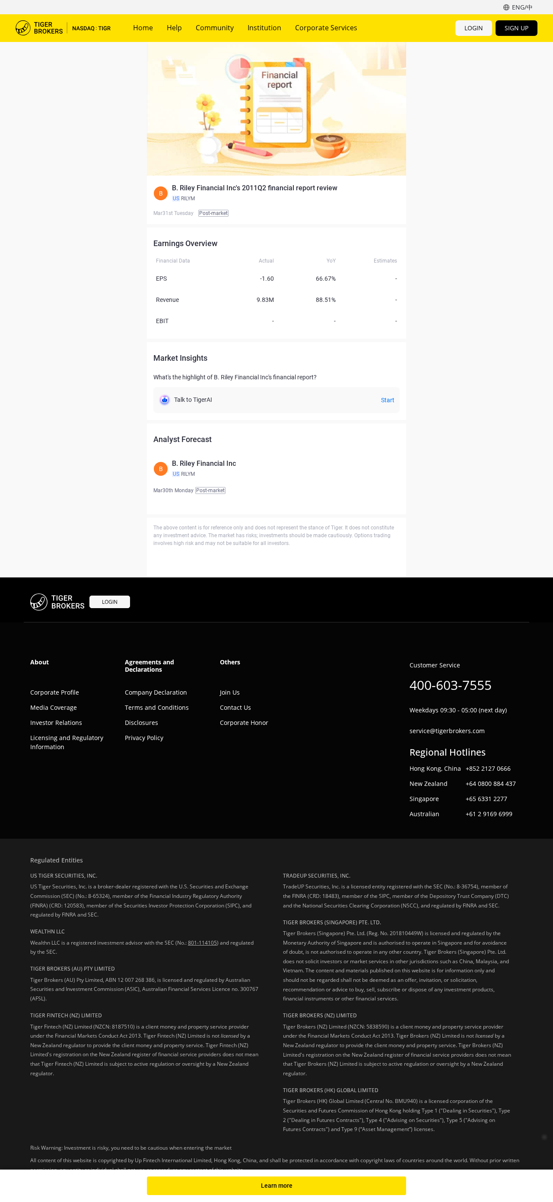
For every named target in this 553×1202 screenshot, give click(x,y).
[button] (276, 193)
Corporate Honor (244, 722)
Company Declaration (156, 692)
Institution (264, 27)
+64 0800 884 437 (491, 783)
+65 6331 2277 (486, 799)
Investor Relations (56, 722)
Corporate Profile (54, 692)
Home (143, 27)
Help (174, 27)
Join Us (230, 692)
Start (387, 400)
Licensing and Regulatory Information (66, 742)
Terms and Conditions (157, 707)
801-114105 (202, 942)
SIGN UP (516, 28)
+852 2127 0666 (488, 768)
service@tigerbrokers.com (447, 731)
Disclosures (141, 722)
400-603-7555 (451, 685)
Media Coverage (53, 707)
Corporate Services (326, 27)
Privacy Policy (144, 738)
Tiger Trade (63, 28)
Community (215, 27)
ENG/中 (522, 7)
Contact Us (235, 707)
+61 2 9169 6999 (489, 814)
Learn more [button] (276, 1185)
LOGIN (473, 28)
